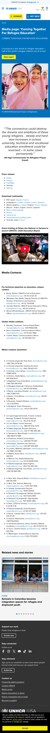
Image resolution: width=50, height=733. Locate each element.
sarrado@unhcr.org (14, 501)
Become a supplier (9, 700)
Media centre (7, 689)
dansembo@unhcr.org (21, 313)
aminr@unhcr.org (40, 361)
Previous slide (4, 574)
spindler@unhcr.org (14, 496)
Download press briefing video (18, 217)
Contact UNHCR (8, 686)
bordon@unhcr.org (37, 401)
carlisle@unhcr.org (33, 371)
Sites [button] (47, 10)
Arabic (9, 178)
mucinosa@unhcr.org (14, 536)
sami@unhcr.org (32, 513)
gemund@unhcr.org (14, 446)
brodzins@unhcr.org (14, 461)
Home (4, 23)
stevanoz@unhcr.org (14, 408)
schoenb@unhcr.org (14, 441)
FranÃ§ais (10, 183)
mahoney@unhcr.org (14, 486)
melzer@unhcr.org (32, 396)
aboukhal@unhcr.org (37, 391)
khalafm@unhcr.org (36, 433)
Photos (9, 212)
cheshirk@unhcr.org (14, 333)
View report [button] (9, 57)
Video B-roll (11, 215)
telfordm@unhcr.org (14, 296)
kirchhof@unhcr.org (14, 368)
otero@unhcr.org (31, 453)
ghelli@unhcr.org (40, 468)
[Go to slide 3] (22, 614)
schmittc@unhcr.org (36, 503)
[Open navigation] (3, 8)
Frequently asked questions (13, 682)
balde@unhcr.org (13, 303)
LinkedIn (30, 651)
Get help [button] (35, 16)
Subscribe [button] (8, 670)
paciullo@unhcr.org (14, 491)
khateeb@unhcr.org (39, 381)
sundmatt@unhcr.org (23, 526)
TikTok (24, 651)
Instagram (8, 651)
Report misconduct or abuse (13, 693)
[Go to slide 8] (34, 614)
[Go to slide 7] (31, 614)
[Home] (14, 9)
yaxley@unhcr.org (13, 338)
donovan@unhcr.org (14, 426)
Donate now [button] (9, 635)
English (9, 180)
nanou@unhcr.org (33, 376)
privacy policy (17, 719)
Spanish (9, 188)
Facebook (3, 651)
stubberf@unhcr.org (14, 388)
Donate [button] (43, 10)
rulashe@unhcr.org (14, 511)
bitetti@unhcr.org (36, 478)
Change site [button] (31, 2)
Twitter (13, 651)
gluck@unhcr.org (33, 528)
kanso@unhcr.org (32, 518)
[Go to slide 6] (29, 614)
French (26, 200)
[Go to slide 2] (20, 614)
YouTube (19, 651)
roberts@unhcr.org (13, 308)
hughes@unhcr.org (14, 466)
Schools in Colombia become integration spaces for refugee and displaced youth (22, 602)
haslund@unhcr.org (14, 421)
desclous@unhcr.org (14, 431)
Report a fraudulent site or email (15, 697)
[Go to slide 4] (24, 614)
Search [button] (38, 10)
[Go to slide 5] (27, 614)
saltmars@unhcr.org (40, 448)
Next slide (45, 574)
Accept (25, 728)
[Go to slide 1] (17, 614)
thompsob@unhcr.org (15, 328)
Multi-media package (14, 210)
